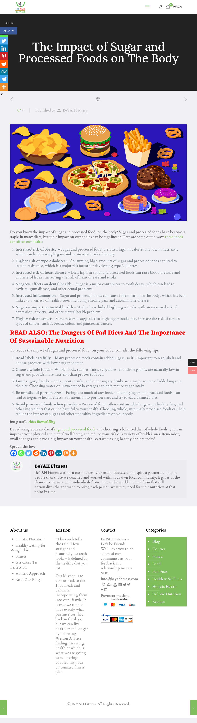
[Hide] (1, 94)
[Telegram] (4, 79)
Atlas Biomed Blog (41, 421)
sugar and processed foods (75, 429)
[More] (73, 453)
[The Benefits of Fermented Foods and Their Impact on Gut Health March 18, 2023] (193, 707)
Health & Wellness (167, 579)
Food (156, 564)
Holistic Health (164, 586)
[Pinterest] (51, 453)
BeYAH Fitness (75, 110)
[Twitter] (28, 453)
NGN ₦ (10, 31)
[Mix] (66, 453)
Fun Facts (159, 571)
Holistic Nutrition (166, 594)
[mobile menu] (147, 6)
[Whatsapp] (21, 453)
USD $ (11, 23)
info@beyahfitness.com (119, 578)
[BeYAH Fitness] (20, 6)
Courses (158, 549)
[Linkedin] (43, 453)
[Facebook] (13, 453)
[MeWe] (58, 453)
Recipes (158, 601)
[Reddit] (36, 453)
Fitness (157, 556)
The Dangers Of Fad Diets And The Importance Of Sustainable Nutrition (97, 336)
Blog (156, 541)
